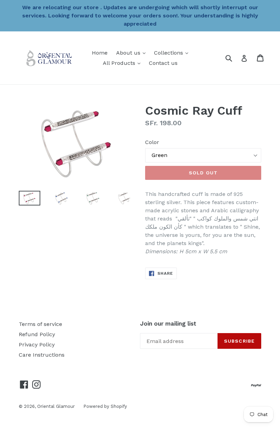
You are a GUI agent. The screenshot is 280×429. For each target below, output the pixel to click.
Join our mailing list (168, 323)
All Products (123, 62)
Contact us (163, 63)
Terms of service (40, 324)
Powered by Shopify (105, 406)
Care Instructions (42, 355)
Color (152, 142)
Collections (173, 52)
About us (132, 52)
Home (100, 52)
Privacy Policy (37, 344)
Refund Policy (37, 334)
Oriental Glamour (56, 406)
